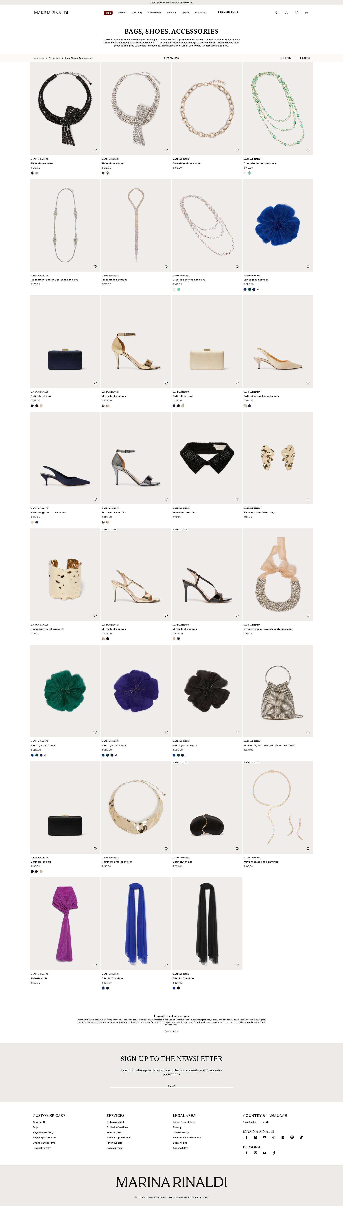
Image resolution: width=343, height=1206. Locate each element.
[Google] (143, 630)
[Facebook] (154, 630)
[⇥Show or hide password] (200, 591)
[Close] (203, 549)
